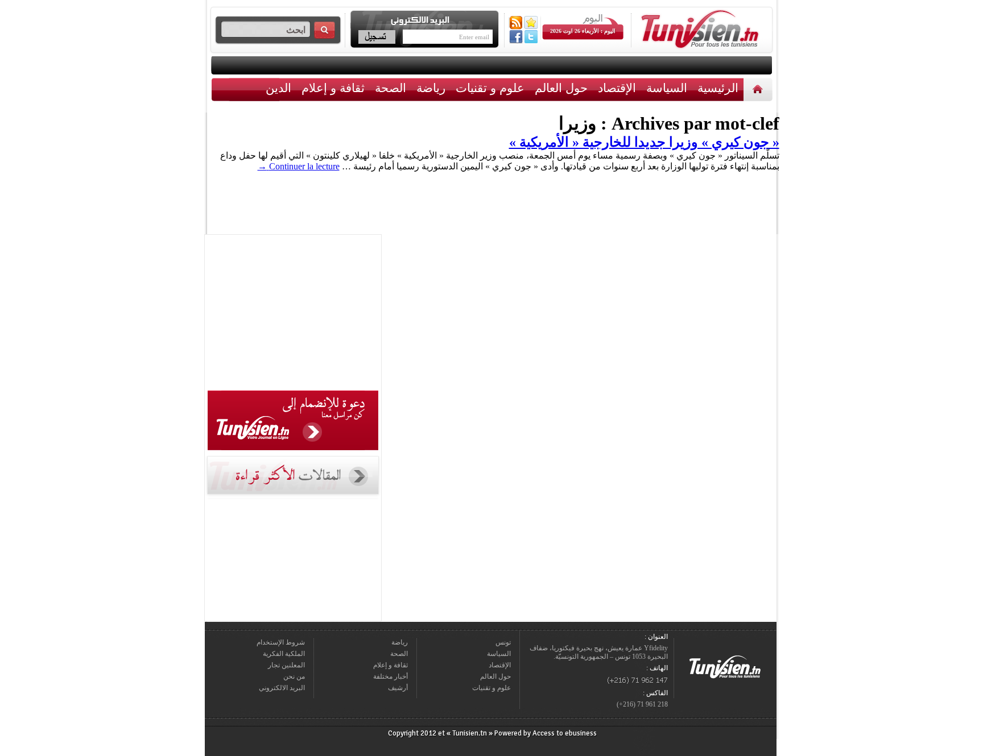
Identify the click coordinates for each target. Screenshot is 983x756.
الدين (278, 87)
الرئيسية (759, 89)
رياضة (430, 87)
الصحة (390, 87)
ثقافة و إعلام (333, 87)
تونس (503, 642)
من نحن (294, 676)
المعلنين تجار (286, 665)
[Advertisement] (293, 314)
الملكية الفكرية (284, 654)
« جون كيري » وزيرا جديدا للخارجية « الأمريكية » (644, 142)
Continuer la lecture (299, 166)
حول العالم (561, 87)
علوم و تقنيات (490, 87)
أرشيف (398, 688)
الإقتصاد (617, 87)
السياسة (666, 87)
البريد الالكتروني (282, 688)
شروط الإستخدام (281, 642)
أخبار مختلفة (390, 676)
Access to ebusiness (564, 733)
